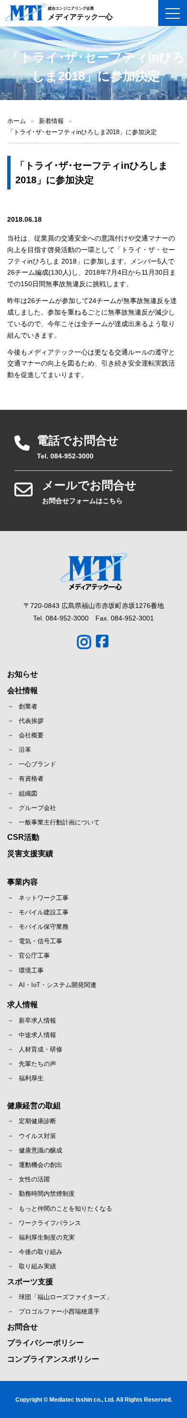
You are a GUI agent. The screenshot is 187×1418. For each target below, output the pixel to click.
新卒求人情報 (37, 1020)
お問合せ (22, 1327)
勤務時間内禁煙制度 (47, 1193)
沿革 (25, 749)
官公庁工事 (34, 955)
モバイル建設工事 (44, 912)
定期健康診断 (37, 1121)
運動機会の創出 (40, 1164)
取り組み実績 (37, 1266)
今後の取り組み (40, 1251)
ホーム (16, 121)
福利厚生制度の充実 (47, 1237)
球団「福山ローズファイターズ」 (65, 1297)
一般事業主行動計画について (59, 822)
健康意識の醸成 (40, 1150)
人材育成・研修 (40, 1049)
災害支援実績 (30, 853)
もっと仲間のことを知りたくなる (65, 1208)
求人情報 (22, 1004)
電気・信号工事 (40, 941)
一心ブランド (37, 764)
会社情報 (22, 690)
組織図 (28, 793)
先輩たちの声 (37, 1063)
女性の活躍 (34, 1179)
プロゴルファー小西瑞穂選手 (59, 1311)
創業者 (28, 706)
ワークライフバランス (50, 1223)
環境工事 (31, 970)
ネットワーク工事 (44, 897)
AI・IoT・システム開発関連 (57, 984)
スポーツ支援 (30, 1282)
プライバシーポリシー (45, 1343)
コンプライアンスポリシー (53, 1359)
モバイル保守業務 (44, 926)
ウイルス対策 (37, 1135)
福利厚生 (31, 1078)
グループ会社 (37, 807)
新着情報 (51, 121)
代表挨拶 (31, 720)
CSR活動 (23, 837)
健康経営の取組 (34, 1105)
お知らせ (22, 674)
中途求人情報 (37, 1034)
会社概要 (31, 735)
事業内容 (22, 882)
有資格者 (31, 778)
